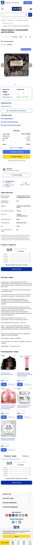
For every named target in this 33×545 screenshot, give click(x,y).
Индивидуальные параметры (17, 110)
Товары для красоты (22, 20)
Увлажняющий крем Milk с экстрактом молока (24, 406)
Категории (11, 20)
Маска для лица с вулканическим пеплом (7, 373)
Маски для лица (7, 23)
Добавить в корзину (17, 151)
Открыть (27, 2)
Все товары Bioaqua (7, 118)
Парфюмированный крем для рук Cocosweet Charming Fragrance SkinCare (24, 374)
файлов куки (12, 533)
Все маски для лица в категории (11, 125)
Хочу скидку (26, 49)
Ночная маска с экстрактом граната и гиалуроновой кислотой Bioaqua (8, 407)
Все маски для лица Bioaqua (9, 122)
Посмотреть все (6, 106)
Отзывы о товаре (10, 456)
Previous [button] (3, 65)
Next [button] (30, 65)
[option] (16, 65)
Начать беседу (17, 175)
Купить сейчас (17, 156)
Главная (3, 20)
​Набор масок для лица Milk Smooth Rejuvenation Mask (8, 439)
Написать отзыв (16, 269)
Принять (16, 536)
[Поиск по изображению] (26, 15)
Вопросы (26, 456)
